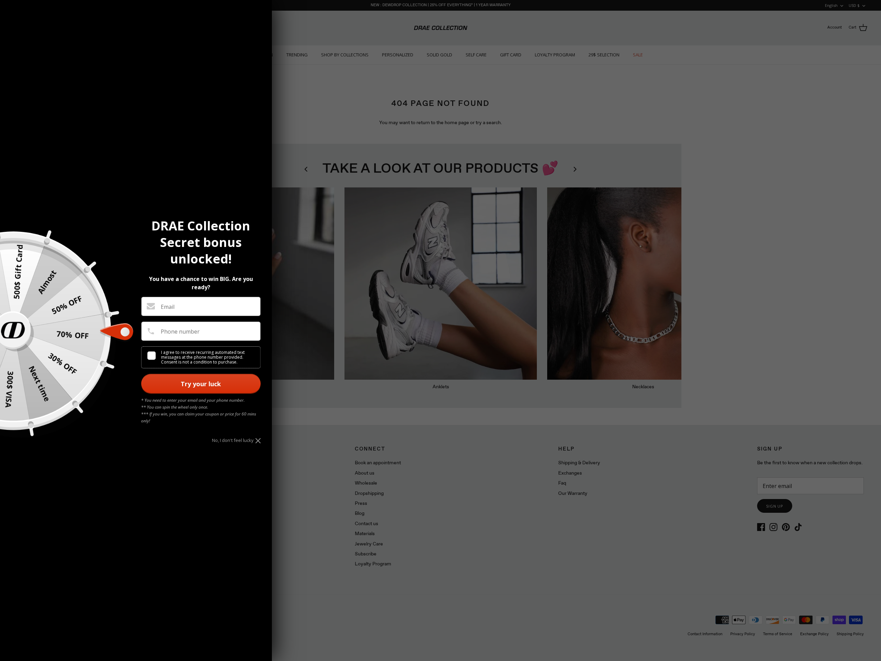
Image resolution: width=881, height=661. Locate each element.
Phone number (180, 331)
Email (167, 307)
